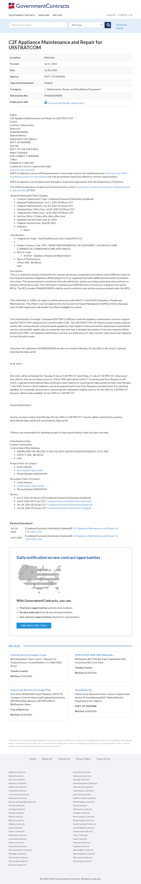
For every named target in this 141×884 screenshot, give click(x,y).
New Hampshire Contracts (85, 783)
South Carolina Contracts (84, 824)
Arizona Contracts (17, 779)
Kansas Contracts (17, 831)
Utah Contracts (80, 839)
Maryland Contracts (18, 846)
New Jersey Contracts (83, 787)
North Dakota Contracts (84, 802)
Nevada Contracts (81, 779)
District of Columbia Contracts (22, 802)
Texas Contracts (80, 835)
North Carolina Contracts (84, 798)
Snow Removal (83, 689)
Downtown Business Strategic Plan (30, 689)
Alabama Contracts (17, 772)
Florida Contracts (17, 805)
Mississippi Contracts (18, 861)
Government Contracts (22, 14)
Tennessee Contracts (83, 831)
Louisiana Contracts (18, 839)
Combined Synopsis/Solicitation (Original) (69, 508)
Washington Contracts (83, 850)
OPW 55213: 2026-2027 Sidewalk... (94, 654)
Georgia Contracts (17, 809)
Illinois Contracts (16, 820)
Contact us (125, 15)
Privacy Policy (83, 758)
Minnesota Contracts (18, 857)
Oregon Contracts (81, 813)
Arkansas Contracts (18, 783)
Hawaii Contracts (16, 813)
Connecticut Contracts (19, 794)
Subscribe (43, 14)
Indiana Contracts (17, 824)
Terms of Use (103, 758)
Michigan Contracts (17, 853)
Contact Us (64, 758)
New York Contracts (82, 794)
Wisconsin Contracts (82, 857)
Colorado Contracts (18, 790)
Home (33, 758)
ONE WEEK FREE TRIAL (34, 625)
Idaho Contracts (16, 816)
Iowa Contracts (15, 827)
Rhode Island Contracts (83, 820)
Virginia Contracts (81, 846)
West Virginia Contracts (84, 853)
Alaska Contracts (16, 776)
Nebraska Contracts (82, 776)
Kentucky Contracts (18, 835)
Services (57, 14)
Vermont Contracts (82, 842)
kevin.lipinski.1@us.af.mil (30, 470)
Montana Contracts (82, 772)
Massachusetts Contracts (20, 850)
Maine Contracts (16, 842)
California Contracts (18, 787)
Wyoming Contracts (82, 861)
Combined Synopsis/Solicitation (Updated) (68, 501)
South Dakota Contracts (84, 827)
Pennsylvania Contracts (84, 816)
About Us (47, 758)
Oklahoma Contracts (82, 809)
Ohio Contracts (80, 805)
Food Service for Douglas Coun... (28, 654)
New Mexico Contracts (83, 790)
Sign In (111, 15)
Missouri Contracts (17, 865)
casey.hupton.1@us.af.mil (30, 485)
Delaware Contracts (18, 798)
